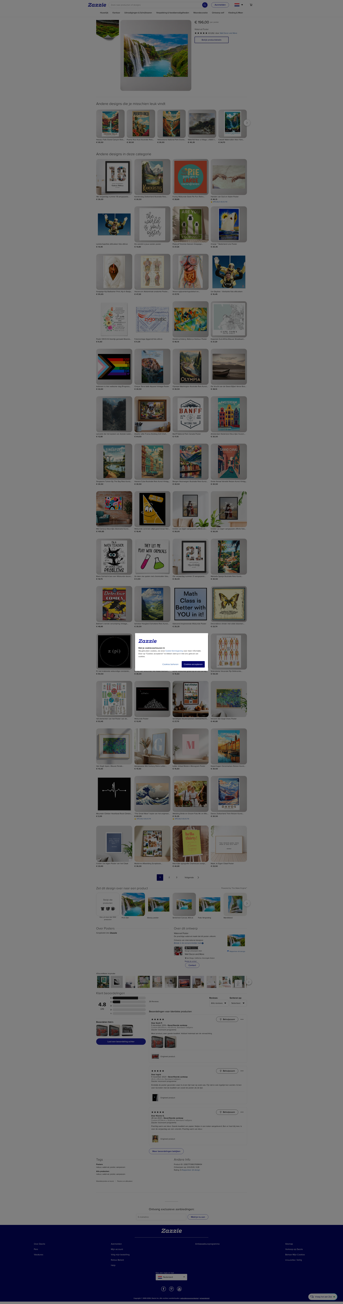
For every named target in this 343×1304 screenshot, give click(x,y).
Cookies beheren (170, 664)
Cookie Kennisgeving (174, 651)
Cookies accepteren (193, 664)
